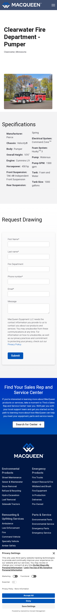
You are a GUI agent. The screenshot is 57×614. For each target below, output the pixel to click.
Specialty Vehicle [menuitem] (10, 541)
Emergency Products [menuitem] (39, 471)
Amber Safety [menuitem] (9, 545)
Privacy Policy (14, 344)
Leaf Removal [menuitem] (9, 499)
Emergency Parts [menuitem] (40, 528)
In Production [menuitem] (38, 495)
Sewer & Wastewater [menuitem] (12, 482)
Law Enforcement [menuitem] (11, 528)
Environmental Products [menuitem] (10, 471)
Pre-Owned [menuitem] (37, 504)
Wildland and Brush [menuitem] (41, 486)
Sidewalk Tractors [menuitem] (11, 504)
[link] (22, 4)
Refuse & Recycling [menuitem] (11, 490)
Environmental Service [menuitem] (43, 524)
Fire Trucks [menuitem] (37, 477)
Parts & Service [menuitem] (41, 515)
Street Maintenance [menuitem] (11, 477)
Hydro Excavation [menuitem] (10, 495)
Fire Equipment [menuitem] (39, 490)
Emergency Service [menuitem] (41, 532)
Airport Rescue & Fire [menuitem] (42, 482)
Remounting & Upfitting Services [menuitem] (13, 517)
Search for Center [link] (27, 424)
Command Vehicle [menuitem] (11, 536)
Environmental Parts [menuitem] (42, 519)
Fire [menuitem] (4, 532)
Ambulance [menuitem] (7, 523)
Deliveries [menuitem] (37, 499)
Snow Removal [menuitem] (9, 486)
